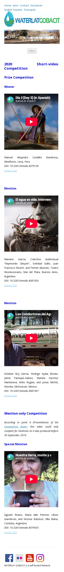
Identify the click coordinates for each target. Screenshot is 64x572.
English (8, 9)
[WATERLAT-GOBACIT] (32, 25)
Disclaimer (36, 5)
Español (17, 9)
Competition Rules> (16, 426)
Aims (15, 5)
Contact (24, 5)
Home (7, 5)
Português (29, 9)
